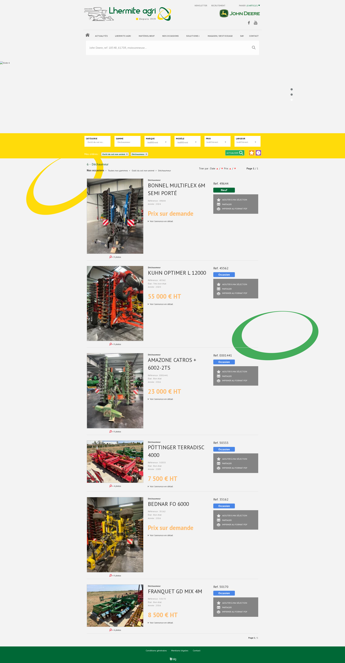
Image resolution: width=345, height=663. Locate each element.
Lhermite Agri (123, 36)
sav (242, 36)
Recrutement (218, 5)
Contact (196, 650)
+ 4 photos (116, 486)
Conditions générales (156, 650)
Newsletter (201, 5)
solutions (192, 36)
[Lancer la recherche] (253, 47)
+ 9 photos (116, 257)
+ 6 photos (116, 630)
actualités (101, 36)
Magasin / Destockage (220, 36)
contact (254, 36)
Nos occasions (170, 36)
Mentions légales (179, 650)
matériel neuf (147, 36)
